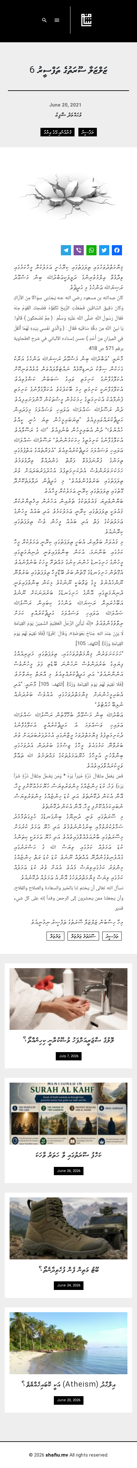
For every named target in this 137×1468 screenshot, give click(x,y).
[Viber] (78, 251)
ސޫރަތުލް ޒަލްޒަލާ (83, 936)
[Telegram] (66, 251)
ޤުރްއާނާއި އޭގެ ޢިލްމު (57, 131)
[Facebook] (117, 251)
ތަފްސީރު (88, 131)
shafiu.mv (57, 1455)
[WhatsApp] (91, 251)
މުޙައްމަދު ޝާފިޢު (68, 114)
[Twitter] (104, 251)
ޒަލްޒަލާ (55, 936)
